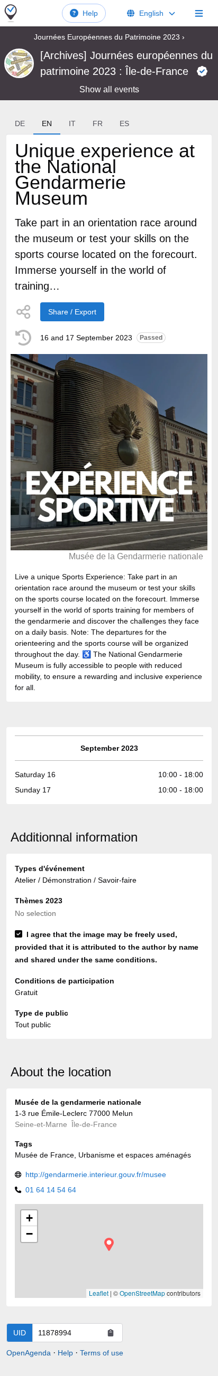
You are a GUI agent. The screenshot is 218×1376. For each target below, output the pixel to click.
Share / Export (72, 312)
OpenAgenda (28, 1353)
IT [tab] (72, 123)
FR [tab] (98, 123)
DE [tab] (20, 123)
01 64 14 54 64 (50, 1190)
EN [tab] (47, 123)
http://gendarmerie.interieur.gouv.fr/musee (95, 1174)
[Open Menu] (199, 13)
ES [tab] (124, 123)
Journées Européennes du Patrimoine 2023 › (109, 37)
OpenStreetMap (142, 1292)
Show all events (109, 89)
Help (90, 13)
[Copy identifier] (110, 1332)
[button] (109, 1244)
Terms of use (101, 1353)
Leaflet (98, 1292)
